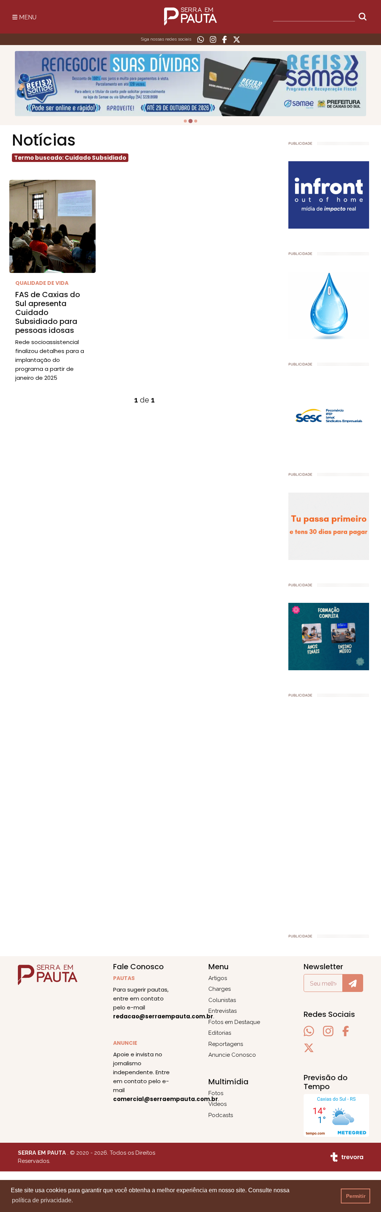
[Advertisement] (328, 812)
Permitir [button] (355, 1196)
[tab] (185, 121)
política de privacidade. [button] (42, 1200)
